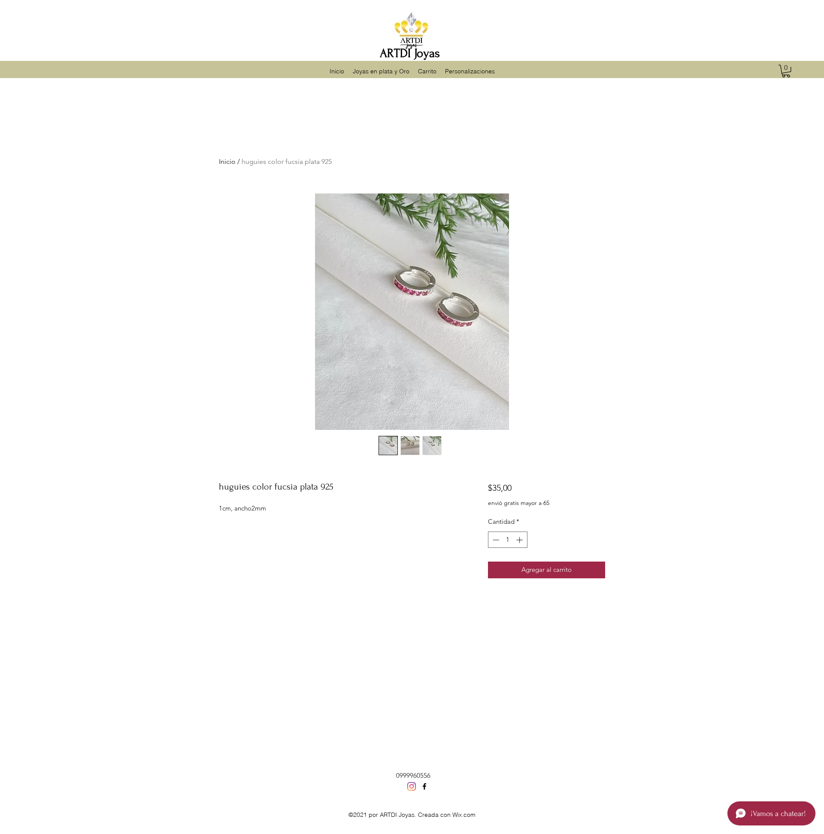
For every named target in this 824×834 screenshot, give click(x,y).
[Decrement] (495, 540)
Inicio (227, 161)
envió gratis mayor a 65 (518, 503)
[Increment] (520, 540)
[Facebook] (424, 786)
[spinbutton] (507, 540)
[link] (786, 71)
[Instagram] (411, 786)
